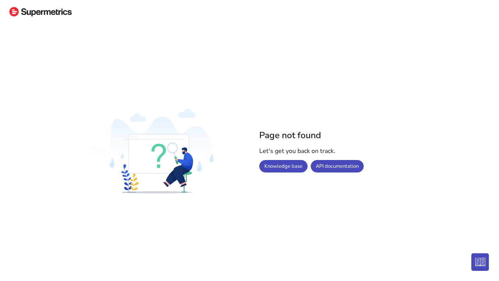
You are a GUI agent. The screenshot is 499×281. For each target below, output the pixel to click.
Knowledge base (283, 166)
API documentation (337, 166)
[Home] (40, 11)
